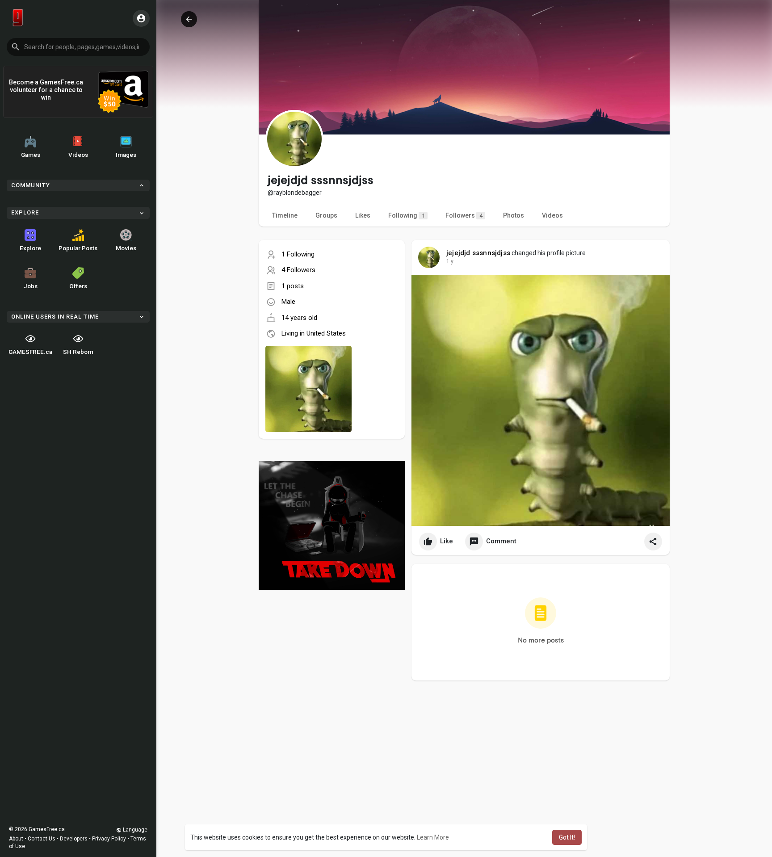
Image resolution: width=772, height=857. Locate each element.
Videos (78, 154)
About (16, 839)
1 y (449, 261)
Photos (513, 215)
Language (134, 830)
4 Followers (298, 270)
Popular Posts (78, 248)
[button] (78, 47)
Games (30, 154)
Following (406, 215)
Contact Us (41, 839)
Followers (463, 215)
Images (126, 154)
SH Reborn (78, 351)
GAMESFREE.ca (30, 351)
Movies (126, 248)
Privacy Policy (109, 839)
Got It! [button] (567, 837)
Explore (30, 248)
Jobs (31, 286)
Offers (78, 286)
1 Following (298, 254)
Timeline (285, 215)
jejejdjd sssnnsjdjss (478, 253)
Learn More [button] (433, 837)
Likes (362, 215)
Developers (74, 839)
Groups (326, 215)
